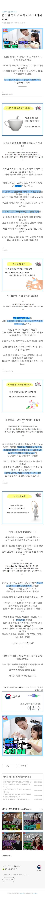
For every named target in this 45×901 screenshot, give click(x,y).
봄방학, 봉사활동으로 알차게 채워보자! (15, 799)
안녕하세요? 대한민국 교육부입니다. (15, 874)
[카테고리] (3, 3)
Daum (22, 893)
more (41, 809)
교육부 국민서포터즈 (9, 12)
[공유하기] (11, 766)
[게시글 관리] (14, 766)
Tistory (35, 893)
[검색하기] (42, 3)
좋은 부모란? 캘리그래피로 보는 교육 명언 (16, 782)
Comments (6, 856)
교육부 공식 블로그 (11, 866)
